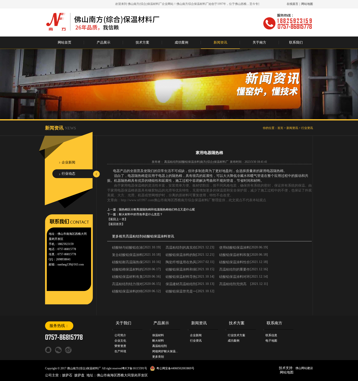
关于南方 (259, 42)
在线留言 (292, 4)
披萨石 (67, 375)
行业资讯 (307, 128)
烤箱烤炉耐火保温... (165, 351)
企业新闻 (68, 162)
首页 (280, 128)
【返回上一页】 (117, 219)
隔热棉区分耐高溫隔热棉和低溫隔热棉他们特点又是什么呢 (157, 209)
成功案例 (181, 42)
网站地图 (307, 4)
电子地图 (271, 340)
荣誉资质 (120, 346)
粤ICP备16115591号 (134, 368)
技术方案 (142, 42)
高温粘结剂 (134, 236)
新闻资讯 (220, 42)
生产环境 (120, 351)
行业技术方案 (236, 335)
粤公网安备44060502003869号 (175, 368)
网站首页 (64, 42)
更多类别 (158, 356)
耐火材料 (158, 340)
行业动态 (68, 173)
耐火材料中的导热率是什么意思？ (141, 214)
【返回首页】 (116, 224)
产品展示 (103, 42)
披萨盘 (79, 375)
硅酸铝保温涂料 (155, 236)
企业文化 (120, 340)
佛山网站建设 (304, 368)
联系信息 (271, 335)
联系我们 (296, 42)
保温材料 (158, 335)
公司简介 (120, 335)
